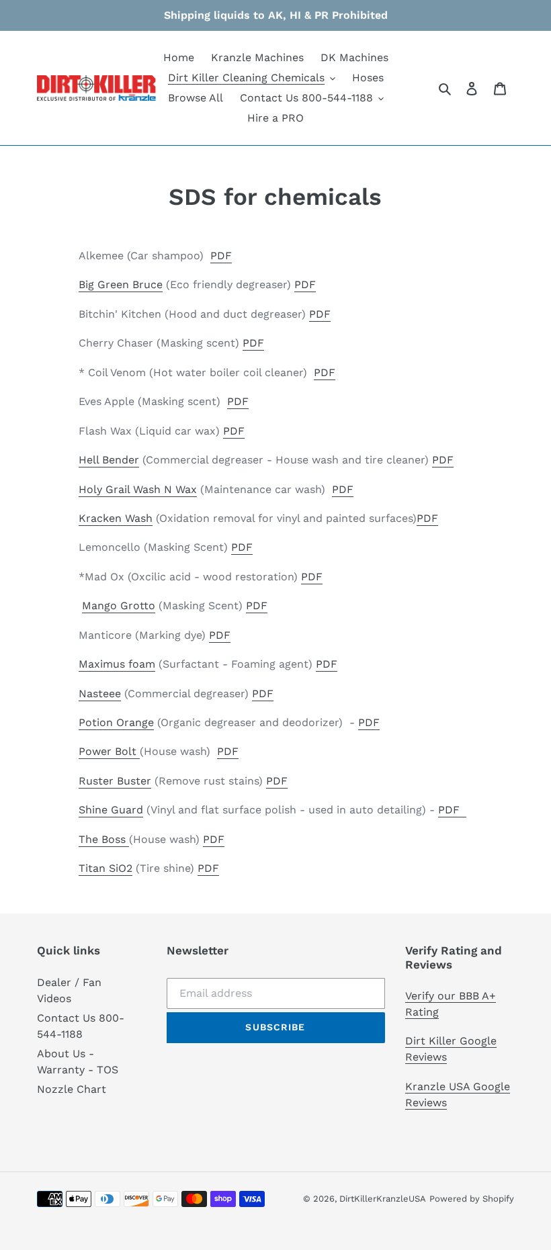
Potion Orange (116, 722)
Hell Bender (109, 459)
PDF (221, 255)
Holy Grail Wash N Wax (138, 489)
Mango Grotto (118, 605)
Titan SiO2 (105, 868)
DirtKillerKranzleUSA (382, 1199)
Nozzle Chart (71, 1089)
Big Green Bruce (121, 284)
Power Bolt (107, 751)
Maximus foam (117, 664)
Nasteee (100, 693)
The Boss (102, 839)
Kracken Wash (116, 518)
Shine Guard (111, 809)
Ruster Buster (115, 780)
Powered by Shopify (471, 1199)
